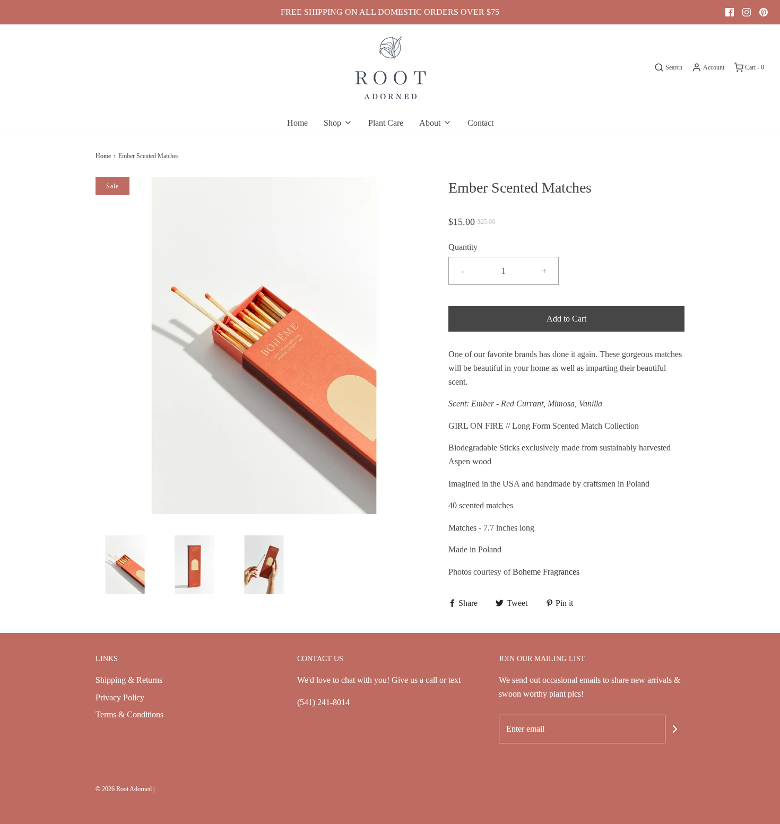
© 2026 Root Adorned (124, 789)
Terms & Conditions (129, 714)
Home (297, 122)
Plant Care (385, 122)
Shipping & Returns (129, 679)
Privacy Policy (120, 697)
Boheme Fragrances (546, 571)
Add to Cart (566, 318)
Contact (480, 122)
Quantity (463, 246)
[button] (125, 564)
